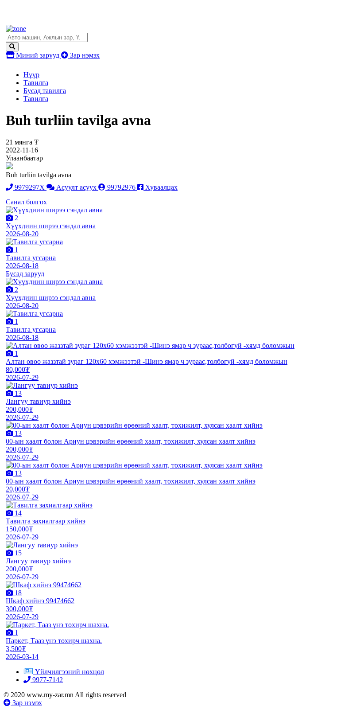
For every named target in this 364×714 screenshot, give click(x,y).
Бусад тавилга (44, 90)
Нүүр (31, 74)
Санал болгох (26, 202)
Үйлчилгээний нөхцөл (69, 671)
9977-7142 (47, 679)
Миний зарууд (37, 55)
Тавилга (35, 82)
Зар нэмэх (84, 55)
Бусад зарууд (25, 273)
